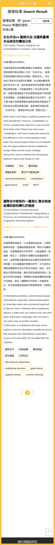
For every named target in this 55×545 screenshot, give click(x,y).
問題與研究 (27, 3)
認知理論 (9, 356)
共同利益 (23, 356)
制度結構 (23, 349)
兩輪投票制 (10, 172)
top (48, 532)
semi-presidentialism (15, 178)
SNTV (36, 185)
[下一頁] (33, 392)
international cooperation (17, 362)
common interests (34, 374)
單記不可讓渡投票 (30, 172)
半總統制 (9, 166)
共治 (21, 166)
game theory (11, 185)
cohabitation (37, 178)
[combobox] (41, 21)
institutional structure (15, 368)
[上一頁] (21, 392)
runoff (25, 185)
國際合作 (9, 349)
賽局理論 (32, 166)
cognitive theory (13, 374)
